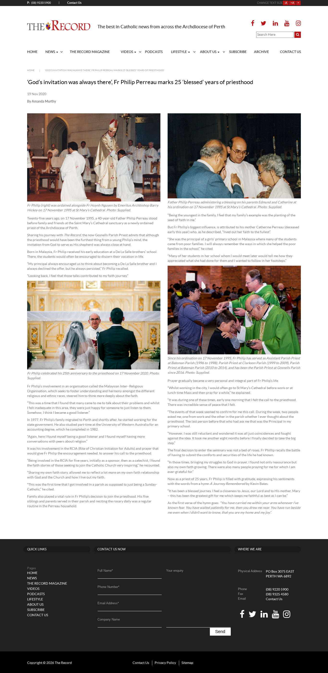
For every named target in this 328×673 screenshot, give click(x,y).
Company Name (108, 619)
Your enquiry (174, 570)
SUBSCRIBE (238, 52)
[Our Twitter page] (263, 23)
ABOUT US (208, 52)
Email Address (108, 603)
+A (292, 2)
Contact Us (274, 599)
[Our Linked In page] (275, 23)
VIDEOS (127, 52)
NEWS (50, 52)
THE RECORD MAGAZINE (90, 52)
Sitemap (187, 663)
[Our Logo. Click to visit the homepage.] (58, 25)
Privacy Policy (165, 663)
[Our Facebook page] (254, 23)
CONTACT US (290, 52)
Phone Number (108, 587)
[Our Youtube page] (286, 23)
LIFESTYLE (179, 52)
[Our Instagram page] (297, 23)
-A (285, 2)
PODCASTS (154, 52)
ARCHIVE (261, 52)
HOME (32, 52)
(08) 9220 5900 (39, 3)
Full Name (105, 570)
